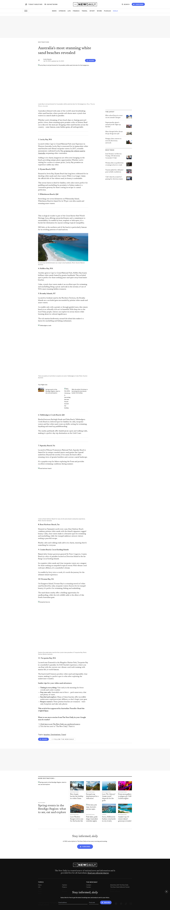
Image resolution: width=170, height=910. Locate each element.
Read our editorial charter (98, 873)
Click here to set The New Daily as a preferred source (60, 724)
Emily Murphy (47, 59)
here (46, 711)
